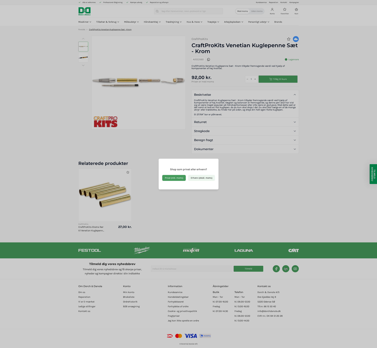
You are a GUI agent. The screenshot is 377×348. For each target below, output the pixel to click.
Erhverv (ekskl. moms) (201, 177)
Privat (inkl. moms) (174, 177)
